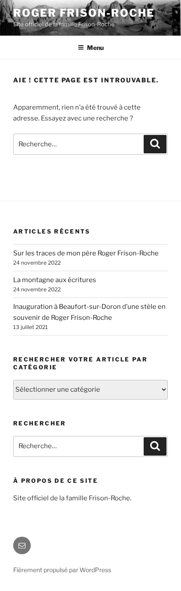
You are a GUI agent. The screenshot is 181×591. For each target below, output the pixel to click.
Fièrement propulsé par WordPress (62, 569)
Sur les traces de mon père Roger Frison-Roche (86, 253)
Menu (95, 47)
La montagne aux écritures (54, 280)
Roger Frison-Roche (84, 13)
